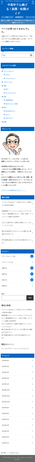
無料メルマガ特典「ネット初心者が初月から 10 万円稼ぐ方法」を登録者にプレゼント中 (17, 21)
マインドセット (10, 78)
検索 (2, 294)
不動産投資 (9, 100)
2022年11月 (6, 396)
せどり (7, 114)
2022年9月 (5, 407)
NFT (6, 89)
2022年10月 (6, 402)
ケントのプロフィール (8, 348)
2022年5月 (5, 419)
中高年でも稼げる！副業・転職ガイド (17, 9)
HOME (4, 452)
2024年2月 (5, 366)
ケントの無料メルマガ (7, 17)
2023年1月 (5, 384)
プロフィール (7, 82)
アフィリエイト (8, 71)
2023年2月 (5, 378)
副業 (4, 85)
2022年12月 (6, 390)
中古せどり (9, 118)
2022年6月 (5, 413)
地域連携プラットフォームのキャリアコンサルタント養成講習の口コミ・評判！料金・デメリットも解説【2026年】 (16, 318)
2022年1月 (5, 443)
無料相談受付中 (19, 17)
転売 (4, 107)
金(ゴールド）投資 (11, 103)
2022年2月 (5, 437)
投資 (4, 96)
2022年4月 (5, 425)
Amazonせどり (10, 111)
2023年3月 (5, 372)
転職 (4, 122)
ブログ (7, 74)
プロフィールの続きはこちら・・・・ (13, 190)
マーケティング (10, 93)
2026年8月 (5, 360)
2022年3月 (5, 431)
